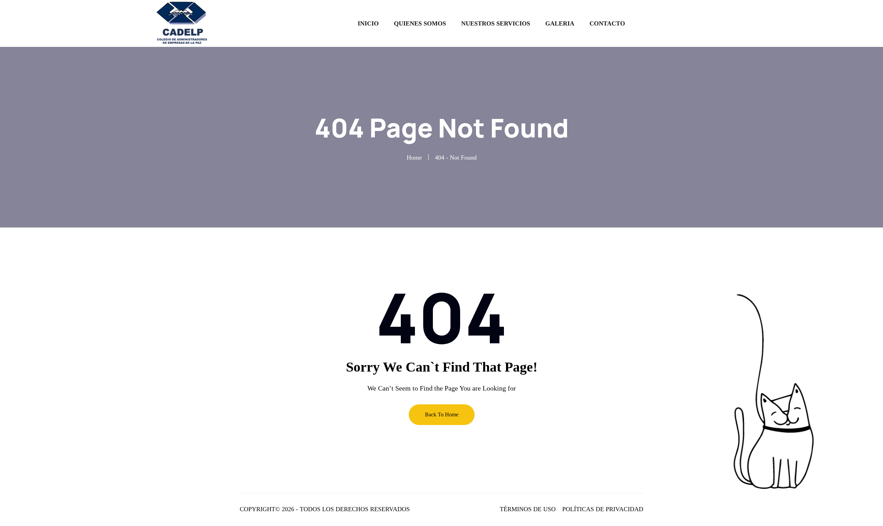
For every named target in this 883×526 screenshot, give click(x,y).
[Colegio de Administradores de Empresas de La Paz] (183, 23)
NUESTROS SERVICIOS (495, 23)
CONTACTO (607, 23)
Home (414, 157)
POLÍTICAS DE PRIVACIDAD (602, 509)
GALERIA (559, 23)
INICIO (368, 23)
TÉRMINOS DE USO (528, 509)
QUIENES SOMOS (420, 23)
